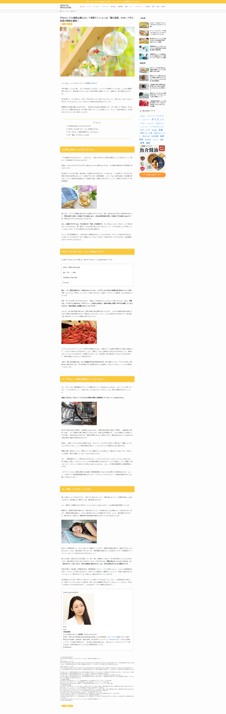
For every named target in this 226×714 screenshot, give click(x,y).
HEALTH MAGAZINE (65, 6)
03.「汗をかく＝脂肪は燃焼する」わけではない (84, 132)
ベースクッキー (144, 127)
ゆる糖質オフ (143, 116)
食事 (142, 143)
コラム (64, 23)
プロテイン (159, 123)
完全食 (154, 130)
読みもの (70, 23)
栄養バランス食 (146, 133)
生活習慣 (154, 136)
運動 (161, 140)
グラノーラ (151, 116)
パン (142, 123)
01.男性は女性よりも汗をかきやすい (80, 126)
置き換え (148, 140)
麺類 (148, 143)
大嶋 (92, 83)
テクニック (101, 569)
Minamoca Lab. (114, 639)
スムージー (145, 119)
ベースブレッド (157, 127)
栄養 (160, 130)
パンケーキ (150, 123)
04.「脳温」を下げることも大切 (79, 135)
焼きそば (146, 136)
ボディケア (145, 130)
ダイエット (157, 119)
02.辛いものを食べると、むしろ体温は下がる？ (84, 129)
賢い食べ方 (155, 139)
